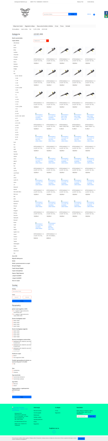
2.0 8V (16, 111)
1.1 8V (16, 80)
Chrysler (16, 57)
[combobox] (41, 40)
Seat (15, 227)
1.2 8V (16, 83)
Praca (61, 26)
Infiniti (15, 156)
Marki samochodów (17, 38)
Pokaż (21, 397)
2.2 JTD (17, 120)
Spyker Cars (17, 232)
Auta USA (14, 256)
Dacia (15, 61)
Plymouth (16, 217)
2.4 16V (17, 127)
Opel (15, 208)
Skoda (15, 229)
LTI (14, 184)
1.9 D (16, 109)
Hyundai (16, 154)
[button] (37, 408)
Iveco (15, 158)
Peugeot (16, 210)
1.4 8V (16, 90)
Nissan (15, 206)
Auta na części (16, 280)
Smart (15, 234)
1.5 (16, 94)
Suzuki (15, 239)
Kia (14, 166)
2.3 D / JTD (17, 123)
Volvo (15, 246)
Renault (16, 220)
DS (14, 71)
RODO (35, 421)
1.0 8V (16, 78)
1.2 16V (17, 85)
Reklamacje (36, 415)
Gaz (15, 147)
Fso (15, 144)
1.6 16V (17, 99)
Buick (15, 47)
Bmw (15, 50)
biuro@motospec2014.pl (21, 421)
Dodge (15, 69)
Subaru (15, 236)
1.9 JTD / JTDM (18, 106)
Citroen (15, 59)
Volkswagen (17, 243)
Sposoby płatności (38, 419)
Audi (15, 45)
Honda (15, 151)
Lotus (15, 182)
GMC (15, 149)
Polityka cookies (37, 417)
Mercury (16, 194)
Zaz (14, 253)
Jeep (15, 163)
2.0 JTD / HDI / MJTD (20, 116)
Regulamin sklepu (30, 26)
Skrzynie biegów (16, 266)
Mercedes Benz (17, 191)
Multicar (16, 203)
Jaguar (15, 161)
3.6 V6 (16, 137)
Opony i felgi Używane (18, 273)
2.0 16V (17, 113)
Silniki (14, 261)
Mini (15, 199)
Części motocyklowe (17, 270)
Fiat (15, 73)
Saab (15, 225)
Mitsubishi (16, 201)
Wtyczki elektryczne (17, 258)
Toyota (15, 241)
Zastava (16, 248)
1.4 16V (17, 92)
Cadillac (16, 52)
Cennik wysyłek (37, 413)
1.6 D (16, 97)
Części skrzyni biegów (18, 268)
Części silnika (15, 40)
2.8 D (16, 139)
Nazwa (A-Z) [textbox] (37, 40)
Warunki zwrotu (37, 410)
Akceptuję (81, 438)
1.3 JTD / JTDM (18, 87)
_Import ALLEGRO (17, 275)
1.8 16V (17, 101)
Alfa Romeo (16, 43)
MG (15, 196)
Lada (15, 168)
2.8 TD (16, 132)
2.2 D (16, 118)
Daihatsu (16, 66)
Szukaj (21, 301)
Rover (15, 222)
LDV (15, 175)
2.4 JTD (17, 125)
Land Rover (16, 173)
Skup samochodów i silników (45, 26)
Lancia (15, 170)
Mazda (15, 189)
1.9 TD (16, 104)
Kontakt (68, 26)
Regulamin (36, 424)
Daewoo (16, 64)
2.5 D (16, 130)
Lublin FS (16, 180)
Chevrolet (16, 54)
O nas (56, 26)
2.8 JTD (17, 134)
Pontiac (15, 213)
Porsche (16, 215)
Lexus (15, 177)
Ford (15, 142)
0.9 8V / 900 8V (18, 76)
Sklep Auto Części (18, 26)
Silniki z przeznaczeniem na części (21, 263)
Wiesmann (16, 250)
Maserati (16, 187)
